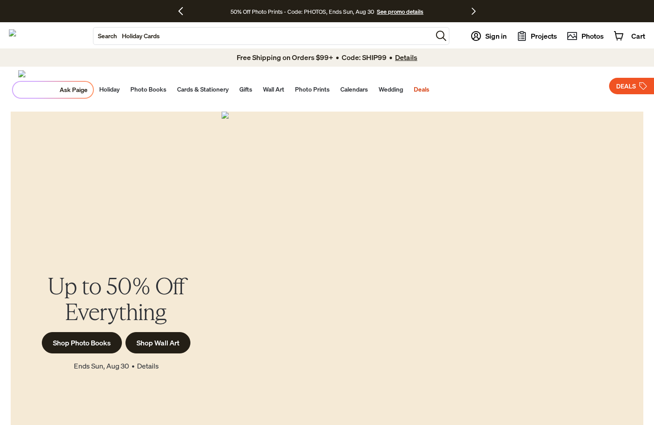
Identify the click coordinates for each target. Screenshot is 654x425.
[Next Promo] (474, 11)
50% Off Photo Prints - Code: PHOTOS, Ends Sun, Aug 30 (302, 12)
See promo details (400, 12)
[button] (441, 36)
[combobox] (263, 36)
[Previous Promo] (184, 11)
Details (148, 366)
